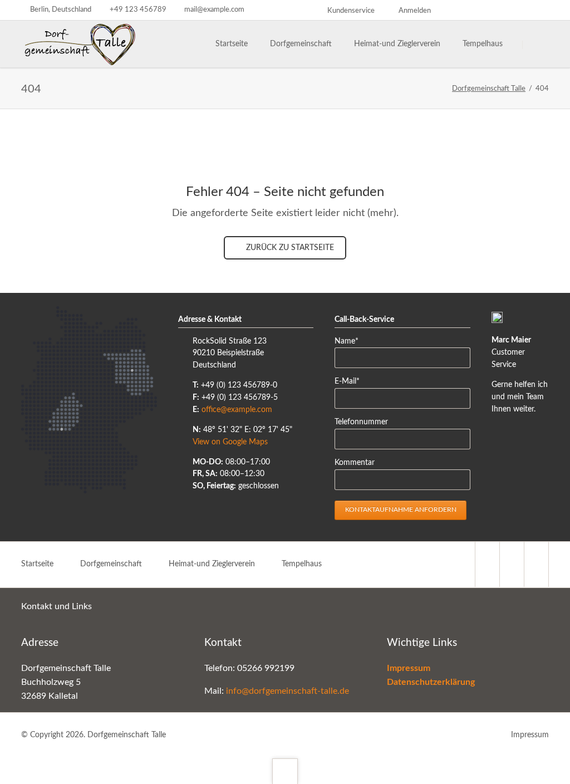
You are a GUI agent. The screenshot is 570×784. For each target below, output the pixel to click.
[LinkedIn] (479, 10)
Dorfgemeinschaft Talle (488, 88)
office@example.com (237, 410)
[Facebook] (519, 10)
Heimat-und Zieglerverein (212, 564)
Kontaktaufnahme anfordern (400, 509)
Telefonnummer (361, 422)
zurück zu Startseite (289, 248)
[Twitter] (459, 10)
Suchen (536, 44)
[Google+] (499, 10)
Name (351, 341)
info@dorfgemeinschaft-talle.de (287, 691)
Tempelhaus (302, 564)
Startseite (37, 564)
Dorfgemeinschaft (111, 564)
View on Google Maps (230, 442)
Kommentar (355, 463)
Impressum (530, 735)
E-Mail (351, 381)
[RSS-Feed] (539, 10)
